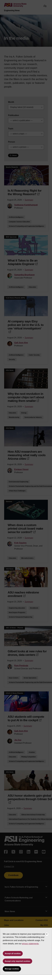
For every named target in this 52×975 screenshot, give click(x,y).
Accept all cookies (13, 953)
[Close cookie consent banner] (47, 934)
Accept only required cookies (17, 961)
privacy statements (30, 944)
